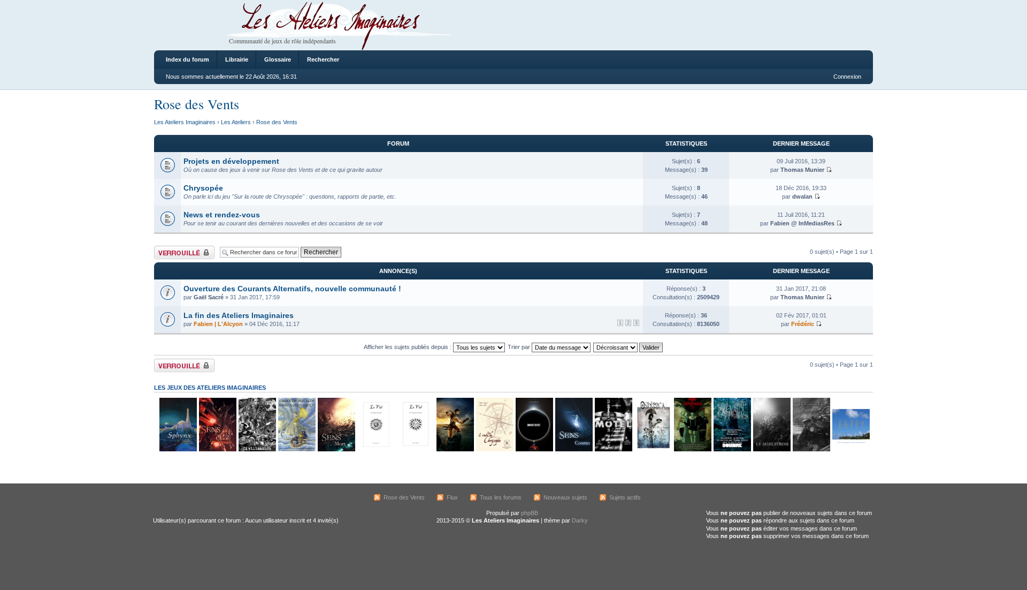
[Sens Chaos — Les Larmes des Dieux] (217, 449)
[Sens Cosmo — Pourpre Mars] (573, 449)
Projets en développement (231, 161)
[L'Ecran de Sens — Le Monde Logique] (811, 449)
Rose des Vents (196, 104)
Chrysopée (203, 188)
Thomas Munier (802, 170)
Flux (452, 497)
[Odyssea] (652, 449)
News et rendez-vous (221, 214)
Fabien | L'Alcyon (218, 324)
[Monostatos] (454, 449)
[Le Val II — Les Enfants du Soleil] (375, 449)
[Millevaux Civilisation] (256, 449)
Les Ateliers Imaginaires (185, 122)
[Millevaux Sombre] (731, 449)
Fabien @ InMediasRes (802, 223)
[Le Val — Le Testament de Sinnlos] (415, 449)
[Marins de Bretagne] (296, 449)
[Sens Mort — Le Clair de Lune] (336, 449)
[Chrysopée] (494, 449)
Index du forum (187, 59)
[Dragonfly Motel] (613, 449)
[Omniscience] (534, 449)
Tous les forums (501, 497)
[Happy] (850, 449)
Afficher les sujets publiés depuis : (408, 347)
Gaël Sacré (209, 297)
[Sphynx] (177, 449)
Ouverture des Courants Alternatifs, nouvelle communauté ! (292, 288)
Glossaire (277, 59)
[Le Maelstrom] (771, 449)
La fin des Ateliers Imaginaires (238, 315)
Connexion (847, 76)
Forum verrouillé (175, 249)
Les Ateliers (236, 122)
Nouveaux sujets (565, 497)
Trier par (520, 347)
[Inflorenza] (692, 449)
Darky (580, 520)
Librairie (236, 59)
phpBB (529, 513)
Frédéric (802, 324)
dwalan (802, 196)
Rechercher (323, 59)
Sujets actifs (625, 497)
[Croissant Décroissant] (628, 347)
